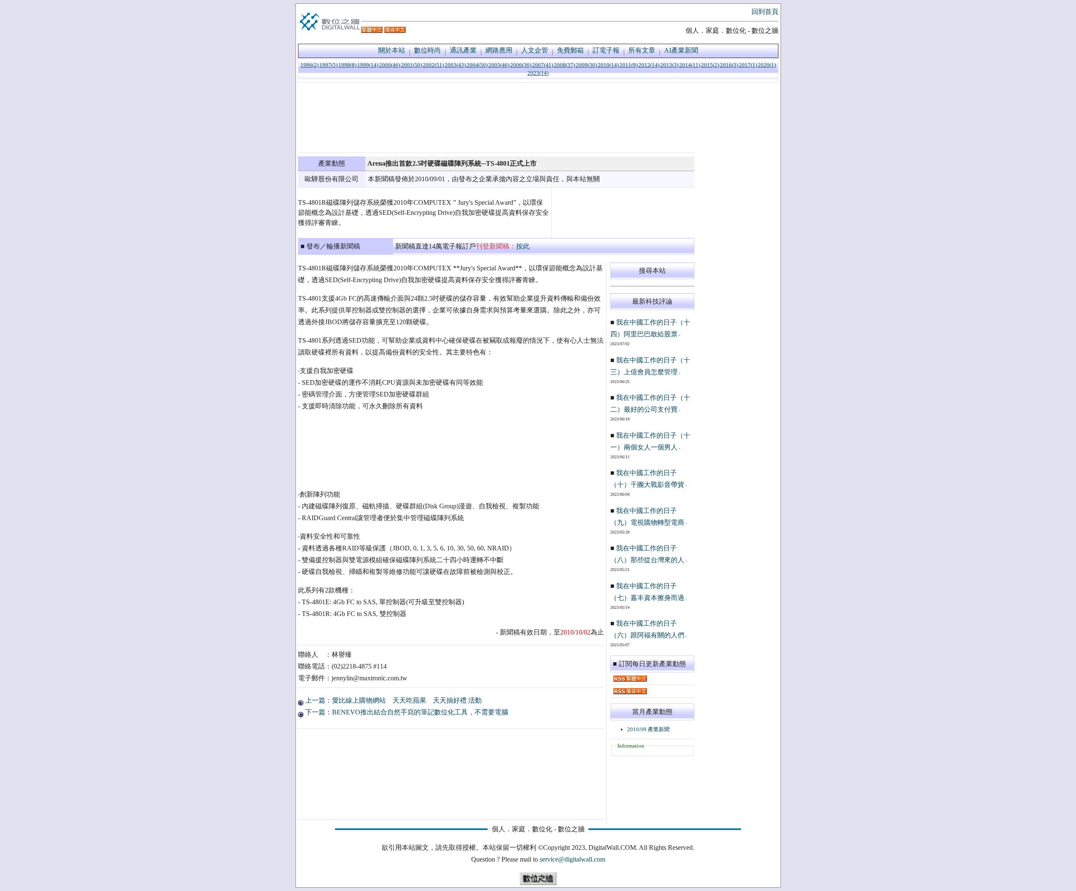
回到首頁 (765, 11)
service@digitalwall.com (572, 859)
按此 (523, 246)
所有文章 (641, 50)
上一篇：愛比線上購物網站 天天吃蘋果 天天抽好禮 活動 (392, 700)
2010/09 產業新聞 (648, 729)
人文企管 (534, 50)
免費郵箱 (570, 50)
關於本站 (391, 50)
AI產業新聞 (681, 50)
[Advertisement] (496, 117)
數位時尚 (427, 50)
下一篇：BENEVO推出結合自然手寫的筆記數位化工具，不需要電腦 (405, 712)
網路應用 (498, 50)
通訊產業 (463, 50)
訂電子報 (606, 50)
